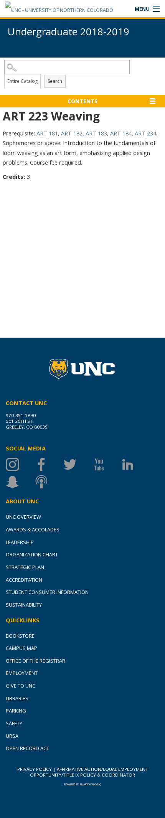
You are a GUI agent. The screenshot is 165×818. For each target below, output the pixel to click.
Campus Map (21, 648)
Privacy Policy (34, 769)
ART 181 (47, 133)
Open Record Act (27, 748)
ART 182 (71, 133)
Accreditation (24, 579)
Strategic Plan (25, 567)
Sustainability (24, 604)
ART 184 (121, 133)
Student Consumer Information (47, 592)
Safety (14, 723)
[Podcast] (49, 481)
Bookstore (20, 635)
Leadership (20, 542)
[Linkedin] (135, 464)
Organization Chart (32, 554)
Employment (22, 673)
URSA (12, 735)
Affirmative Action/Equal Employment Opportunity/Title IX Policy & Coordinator (89, 772)
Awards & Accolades (32, 529)
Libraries (17, 698)
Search (55, 81)
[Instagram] (20, 464)
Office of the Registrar (35, 660)
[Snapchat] (20, 481)
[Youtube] (106, 464)
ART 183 (96, 133)
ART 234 (145, 133)
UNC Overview (23, 516)
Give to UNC (20, 685)
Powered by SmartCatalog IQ (82, 784)
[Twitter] (77, 464)
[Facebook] (49, 464)
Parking (16, 710)
